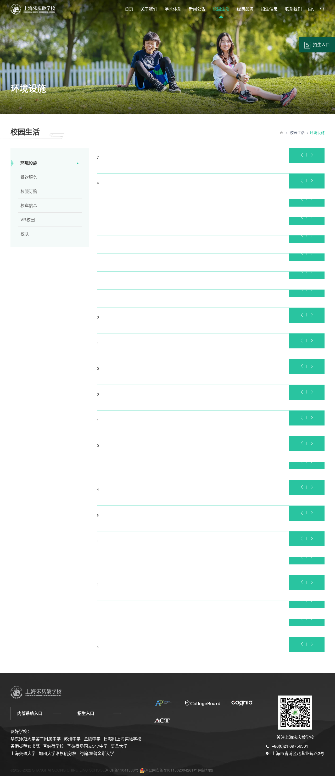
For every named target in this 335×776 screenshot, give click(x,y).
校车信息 (28, 205)
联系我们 (293, 9)
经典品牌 (245, 9)
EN (311, 9)
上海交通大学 (23, 753)
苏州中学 (72, 739)
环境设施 (28, 163)
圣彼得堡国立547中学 (87, 746)
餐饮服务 (28, 177)
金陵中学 (92, 739)
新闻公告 (197, 9)
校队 (24, 234)
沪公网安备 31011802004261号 (171, 770)
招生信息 (269, 9)
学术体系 (173, 9)
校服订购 (28, 191)
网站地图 (205, 770)
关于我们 (149, 9)
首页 (129, 9)
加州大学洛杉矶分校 (57, 753)
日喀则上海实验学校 (122, 739)
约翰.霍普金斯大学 (97, 753)
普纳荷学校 (53, 746)
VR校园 (27, 220)
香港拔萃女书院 (25, 746)
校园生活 (221, 9)
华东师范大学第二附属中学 (35, 739)
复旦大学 (119, 746)
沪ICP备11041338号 (121, 770)
